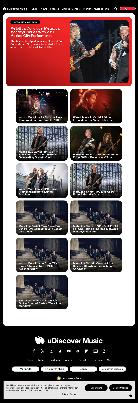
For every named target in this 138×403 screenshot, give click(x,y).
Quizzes (98, 9)
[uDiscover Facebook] (34, 351)
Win (107, 9)
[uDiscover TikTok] (60, 351)
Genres (75, 9)
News (44, 9)
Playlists (88, 9)
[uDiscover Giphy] (104, 351)
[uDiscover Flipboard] (86, 351)
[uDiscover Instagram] (51, 351)
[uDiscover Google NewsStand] (95, 351)
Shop (34, 9)
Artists (66, 9)
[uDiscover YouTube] (69, 351)
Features (53, 9)
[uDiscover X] (42, 351)
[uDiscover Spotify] (77, 351)
